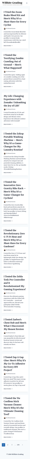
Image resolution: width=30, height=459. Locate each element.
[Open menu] (26, 3)
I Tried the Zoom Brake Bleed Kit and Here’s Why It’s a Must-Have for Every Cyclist (15, 18)
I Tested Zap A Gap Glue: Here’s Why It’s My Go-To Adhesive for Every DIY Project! (15, 364)
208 (18, 445)
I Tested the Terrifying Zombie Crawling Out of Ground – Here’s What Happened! (14, 61)
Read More (8, 45)
